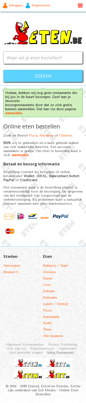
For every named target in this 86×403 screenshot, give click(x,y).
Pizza (33, 135)
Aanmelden (67, 349)
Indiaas (49, 291)
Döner (48, 278)
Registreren (41, 5)
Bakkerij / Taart (55, 266)
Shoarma (46, 135)
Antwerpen (11, 266)
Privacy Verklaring (62, 344)
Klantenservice (42, 349)
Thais (47, 329)
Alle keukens (53, 336)
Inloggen (16, 5)
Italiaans (50, 298)
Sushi (47, 323)
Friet (47, 285)
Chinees (65, 135)
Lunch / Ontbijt (55, 304)
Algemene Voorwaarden (24, 344)
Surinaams (51, 317)
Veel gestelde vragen (26, 353)
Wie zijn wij (16, 349)
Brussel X (11, 272)
